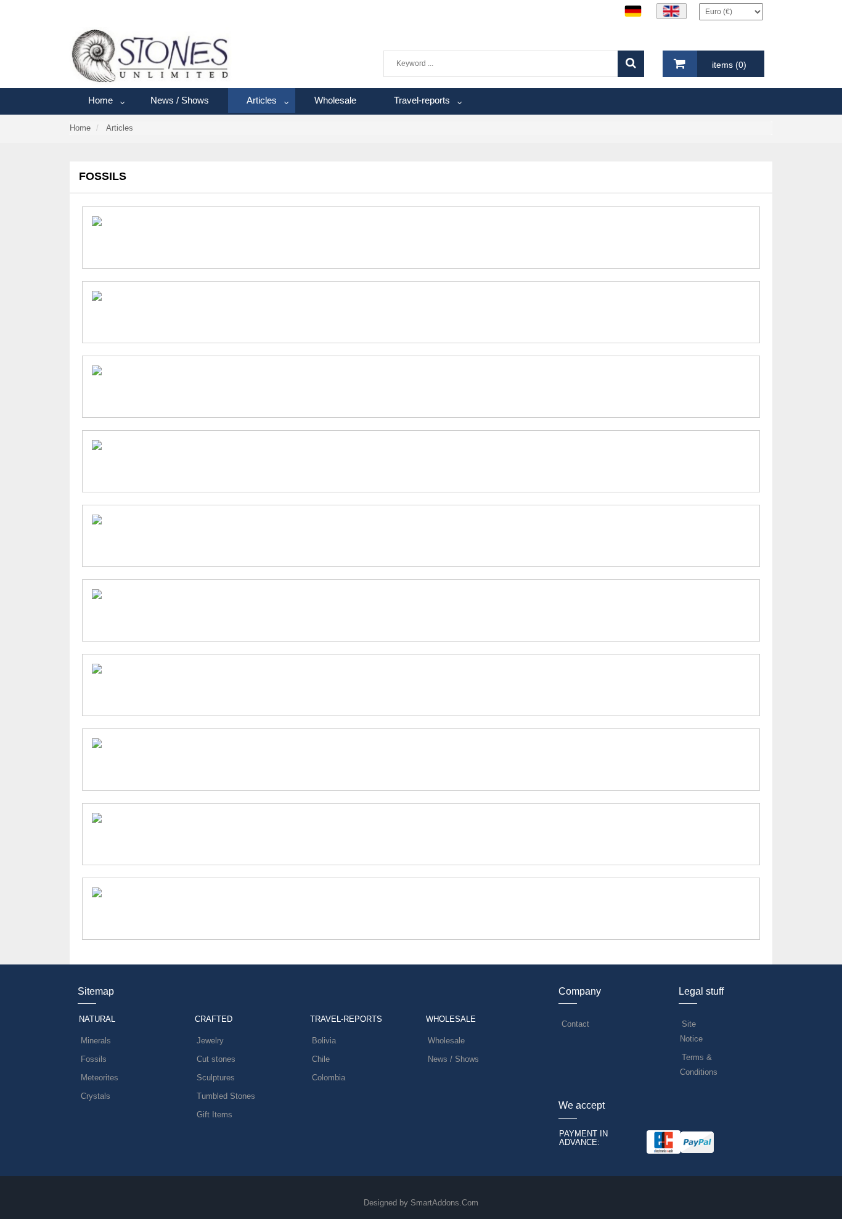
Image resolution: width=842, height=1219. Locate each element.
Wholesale (446, 1040)
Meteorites (99, 1077)
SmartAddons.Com (444, 1202)
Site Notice (691, 1031)
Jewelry (210, 1040)
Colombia (328, 1077)
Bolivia (324, 1040)
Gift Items (214, 1114)
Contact (575, 1024)
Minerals (96, 1040)
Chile (321, 1059)
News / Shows (453, 1059)
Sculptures (216, 1077)
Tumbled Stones (226, 1096)
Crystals (95, 1096)
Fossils (94, 1059)
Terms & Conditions (698, 1065)
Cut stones (216, 1059)
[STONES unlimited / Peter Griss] (151, 55)
